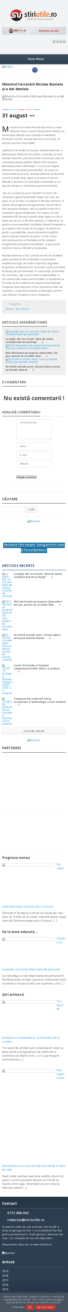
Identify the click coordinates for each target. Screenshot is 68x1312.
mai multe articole (34, 731)
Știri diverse (22, 308)
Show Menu (36, 59)
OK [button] (30, 1307)
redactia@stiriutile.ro (25, 1219)
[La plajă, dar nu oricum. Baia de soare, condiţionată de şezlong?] (34, 331)
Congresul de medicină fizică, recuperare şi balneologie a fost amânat (40, 700)
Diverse (9, 308)
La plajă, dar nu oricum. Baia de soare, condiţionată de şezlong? (30, 340)
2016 (5, 1285)
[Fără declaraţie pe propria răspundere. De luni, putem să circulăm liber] (34, 345)
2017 (5, 1280)
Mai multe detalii (45, 1307)
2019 (5, 1271)
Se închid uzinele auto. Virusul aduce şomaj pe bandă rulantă (33, 368)
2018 (5, 1276)
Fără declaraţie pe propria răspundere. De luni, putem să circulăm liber (32, 354)
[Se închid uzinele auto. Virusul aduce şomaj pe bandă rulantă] (34, 359)
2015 (5, 1289)
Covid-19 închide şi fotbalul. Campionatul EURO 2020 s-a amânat (37, 667)
